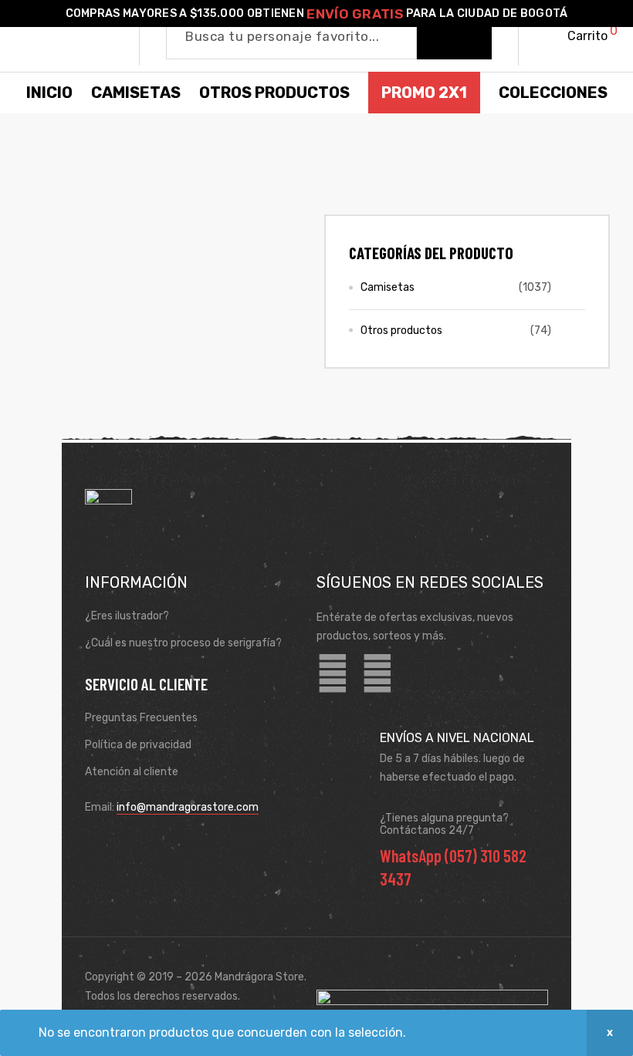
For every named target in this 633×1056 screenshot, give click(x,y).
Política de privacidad (138, 744)
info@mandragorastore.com (188, 807)
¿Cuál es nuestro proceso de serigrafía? (183, 642)
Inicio (49, 92)
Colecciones (553, 92)
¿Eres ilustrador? (127, 615)
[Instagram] (377, 674)
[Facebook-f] (332, 674)
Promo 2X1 (424, 92)
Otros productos (401, 330)
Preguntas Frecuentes (141, 717)
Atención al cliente (131, 771)
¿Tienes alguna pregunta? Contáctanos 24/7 (444, 824)
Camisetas (388, 287)
